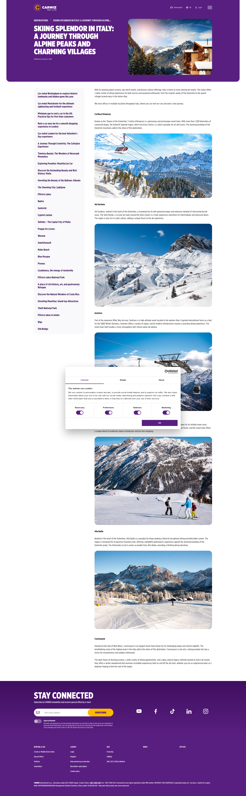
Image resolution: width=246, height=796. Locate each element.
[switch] (108, 413)
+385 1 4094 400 (95, 783)
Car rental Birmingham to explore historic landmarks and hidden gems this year (58, 95)
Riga (40, 322)
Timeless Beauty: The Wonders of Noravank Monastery (58, 155)
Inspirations (38, 766)
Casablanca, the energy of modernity (55, 270)
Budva (41, 201)
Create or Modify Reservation (44, 752)
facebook (155, 713)
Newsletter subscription (78, 766)
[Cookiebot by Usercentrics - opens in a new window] (166, 372)
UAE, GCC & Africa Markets (116, 761)
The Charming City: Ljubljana (51, 187)
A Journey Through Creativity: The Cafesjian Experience (59, 145)
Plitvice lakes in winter (49, 315)
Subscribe (100, 712)
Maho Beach (43, 249)
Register (73, 756)
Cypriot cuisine (45, 215)
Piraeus (41, 263)
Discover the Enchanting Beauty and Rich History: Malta (57, 172)
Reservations (178, 7)
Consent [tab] (84, 380)
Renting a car (39, 747)
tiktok (172, 713)
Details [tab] (123, 380)
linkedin (189, 713)
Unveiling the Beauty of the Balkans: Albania (59, 180)
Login (200, 7)
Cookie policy (75, 771)
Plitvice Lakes (44, 194)
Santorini (42, 208)
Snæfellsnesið (44, 242)
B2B (108, 747)
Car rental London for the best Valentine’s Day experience (57, 135)
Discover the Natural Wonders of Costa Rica (58, 294)
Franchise (110, 752)
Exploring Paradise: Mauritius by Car (55, 163)
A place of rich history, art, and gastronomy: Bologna (59, 286)
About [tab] (161, 380)
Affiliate (109, 756)
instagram (205, 713)
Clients (73, 747)
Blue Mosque (44, 256)
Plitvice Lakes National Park (51, 277)
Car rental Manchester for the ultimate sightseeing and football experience (56, 105)
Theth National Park (47, 308)
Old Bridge (43, 328)
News (145, 747)
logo (45, 7)
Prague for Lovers (46, 228)
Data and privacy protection (80, 761)
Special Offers (39, 756)
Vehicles (37, 761)
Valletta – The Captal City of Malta (54, 221)
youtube (139, 713)
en (190, 7)
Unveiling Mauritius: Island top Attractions (58, 301)
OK (159, 423)
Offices (183, 747)
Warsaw (41, 235)
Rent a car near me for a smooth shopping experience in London (58, 125)
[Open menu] (208, 7)
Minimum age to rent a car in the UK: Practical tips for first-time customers (56, 115)
